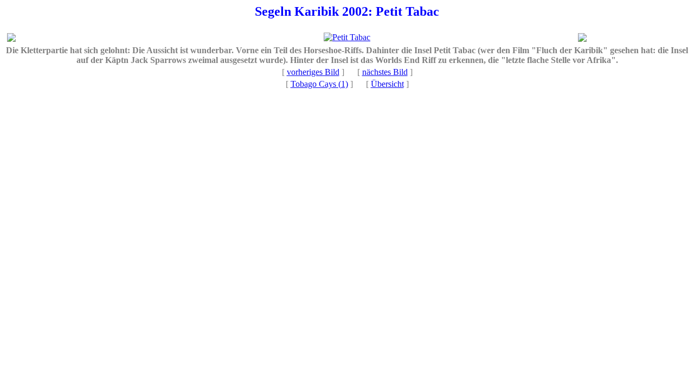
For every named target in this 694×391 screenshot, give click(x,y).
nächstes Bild (385, 72)
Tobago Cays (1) (319, 84)
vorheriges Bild (313, 72)
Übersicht (387, 84)
